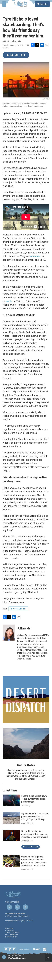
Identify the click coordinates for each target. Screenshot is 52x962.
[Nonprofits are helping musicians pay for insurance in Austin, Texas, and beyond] (11, 835)
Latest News (10, 790)
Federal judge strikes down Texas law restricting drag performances (34, 799)
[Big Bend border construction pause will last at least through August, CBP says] (11, 818)
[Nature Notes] (26, 743)
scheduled (36, 256)
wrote (9, 301)
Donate (43, 4)
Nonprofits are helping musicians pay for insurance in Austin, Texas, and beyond (34, 834)
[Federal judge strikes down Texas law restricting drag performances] (11, 800)
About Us (9, 928)
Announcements (12, 933)
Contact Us (10, 930)
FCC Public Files (11, 935)
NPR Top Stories (18, 609)
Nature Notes (26, 765)
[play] (4, 957)
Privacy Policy (11, 937)
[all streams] (48, 957)
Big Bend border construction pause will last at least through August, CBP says (34, 816)
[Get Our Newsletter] (26, 699)
